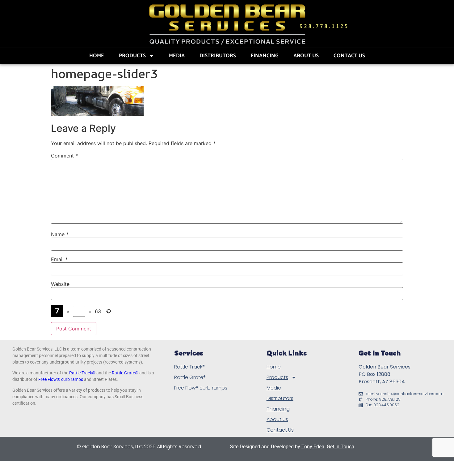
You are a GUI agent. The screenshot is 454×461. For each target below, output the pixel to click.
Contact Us (349, 56)
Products (132, 56)
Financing (265, 56)
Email (59, 259)
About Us (306, 56)
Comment (64, 155)
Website (60, 284)
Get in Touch (340, 447)
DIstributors (218, 56)
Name (60, 234)
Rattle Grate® (125, 372)
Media (177, 56)
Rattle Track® (82, 372)
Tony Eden (312, 447)
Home (96, 56)
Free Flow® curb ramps (60, 379)
